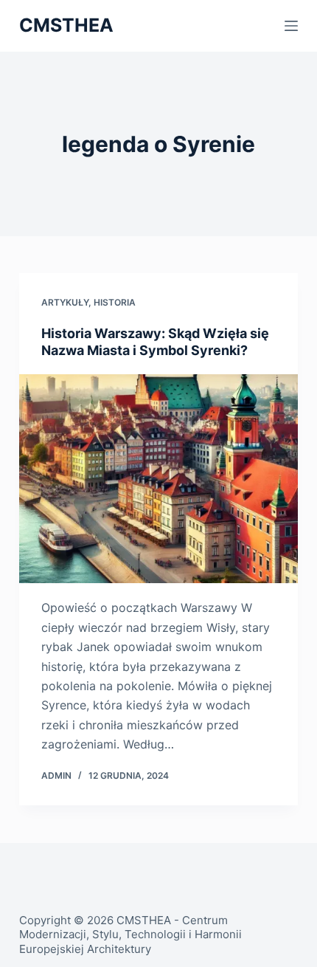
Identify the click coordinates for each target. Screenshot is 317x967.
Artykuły (64, 302)
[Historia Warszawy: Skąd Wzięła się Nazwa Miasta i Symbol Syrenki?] (158, 479)
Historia (115, 302)
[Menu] (291, 25)
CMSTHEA (66, 25)
